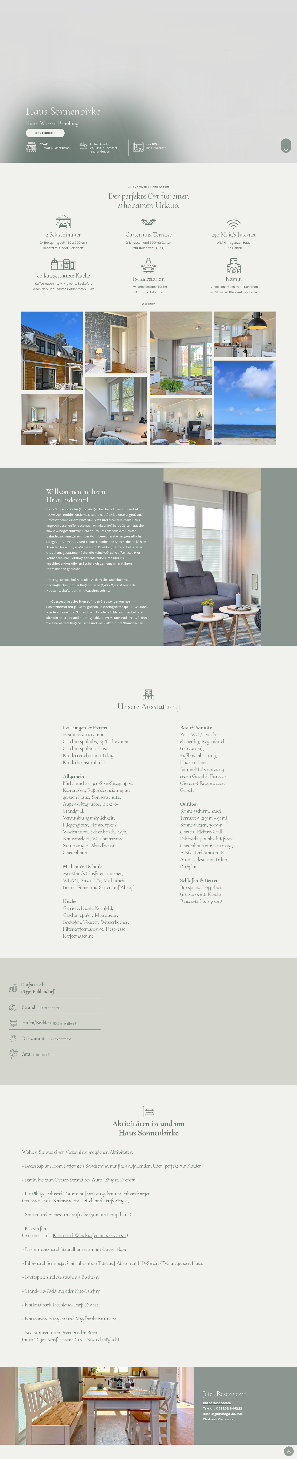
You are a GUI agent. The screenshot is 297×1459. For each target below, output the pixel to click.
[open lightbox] (52, 350)
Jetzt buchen (45, 133)
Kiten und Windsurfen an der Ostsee (89, 1235)
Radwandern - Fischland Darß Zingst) (91, 1200)
